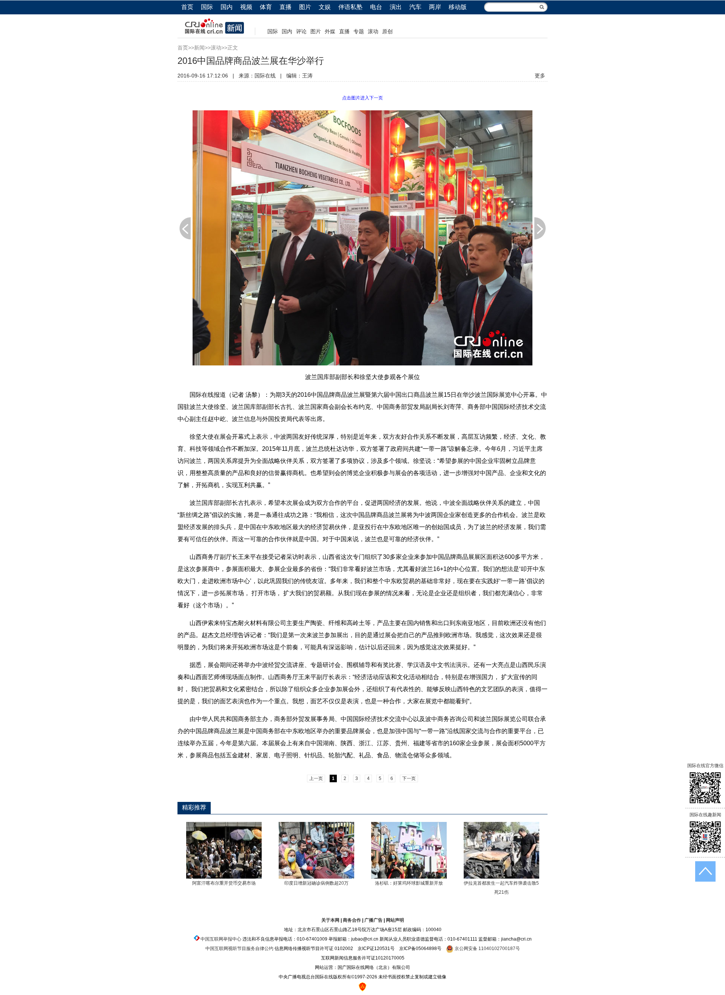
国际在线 (265, 76)
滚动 (373, 31)
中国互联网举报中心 (221, 939)
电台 (376, 7)
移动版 (458, 7)
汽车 (415, 7)
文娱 (325, 7)
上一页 (185, 228)
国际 (207, 7)
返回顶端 (705, 871)
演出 (396, 7)
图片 (305, 7)
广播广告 (373, 920)
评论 (301, 31)
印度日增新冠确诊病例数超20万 (316, 883)
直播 (285, 7)
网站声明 (395, 920)
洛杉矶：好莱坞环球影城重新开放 (409, 883)
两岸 (435, 7)
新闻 (199, 48)
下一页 (540, 228)
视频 (246, 7)
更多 (540, 76)
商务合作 (352, 920)
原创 (387, 31)
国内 (227, 7)
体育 (266, 7)
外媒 (330, 31)
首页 (187, 7)
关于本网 (330, 920)
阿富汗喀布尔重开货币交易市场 (224, 883)
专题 (358, 31)
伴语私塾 (350, 7)
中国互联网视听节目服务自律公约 (239, 948)
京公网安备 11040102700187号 (487, 948)
